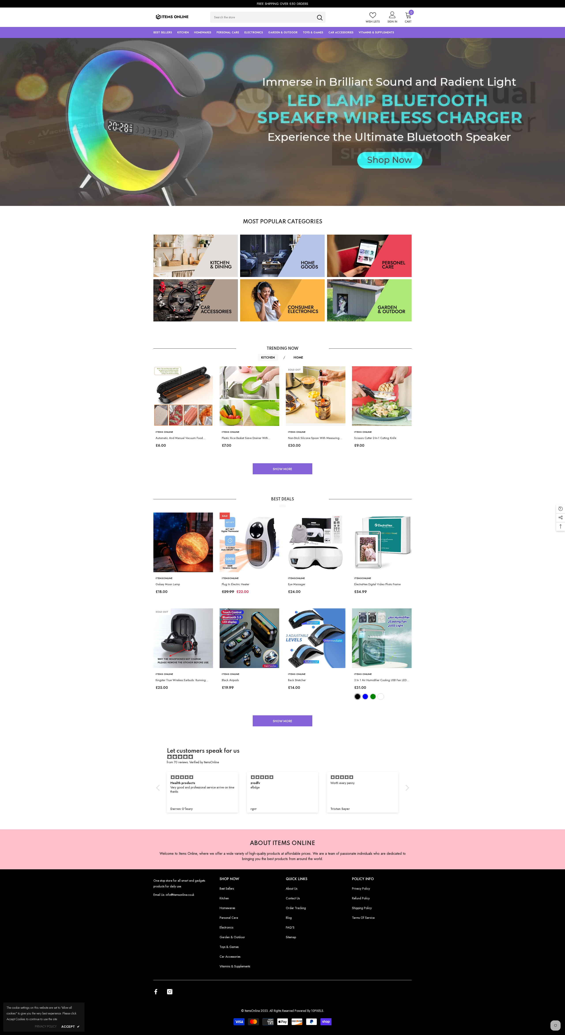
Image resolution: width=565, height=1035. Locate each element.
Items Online (164, 432)
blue (365, 696)
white (380, 696)
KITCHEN (268, 357)
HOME (299, 357)
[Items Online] (282, 122)
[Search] (268, 17)
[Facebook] (156, 991)
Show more (282, 469)
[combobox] (262, 17)
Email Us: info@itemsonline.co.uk (173, 895)
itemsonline (164, 578)
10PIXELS (317, 1010)
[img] (285, 757)
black (357, 696)
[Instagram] (169, 991)
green (373, 696)
